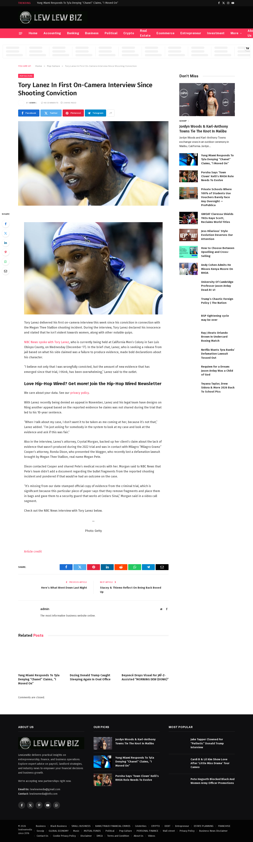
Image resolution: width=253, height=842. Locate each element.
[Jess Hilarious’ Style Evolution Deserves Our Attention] (188, 235)
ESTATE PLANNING (203, 826)
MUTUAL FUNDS (92, 830)
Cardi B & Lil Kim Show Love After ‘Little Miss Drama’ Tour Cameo (210, 763)
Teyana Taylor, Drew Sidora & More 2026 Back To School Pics (217, 387)
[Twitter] (5, 233)
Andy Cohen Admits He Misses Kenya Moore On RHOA (217, 269)
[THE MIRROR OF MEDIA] (53, 17)
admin (32, 103)
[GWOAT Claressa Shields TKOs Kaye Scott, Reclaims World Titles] (188, 218)
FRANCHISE (224, 826)
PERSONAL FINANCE (147, 830)
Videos (151, 835)
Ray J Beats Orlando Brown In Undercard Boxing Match (214, 336)
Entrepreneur (190, 33)
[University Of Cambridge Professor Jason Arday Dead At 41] (188, 286)
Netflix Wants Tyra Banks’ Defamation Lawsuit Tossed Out (218, 353)
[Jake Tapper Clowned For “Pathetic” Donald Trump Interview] (178, 743)
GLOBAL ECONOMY (59, 830)
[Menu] (20, 33)
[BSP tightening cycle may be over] (188, 320)
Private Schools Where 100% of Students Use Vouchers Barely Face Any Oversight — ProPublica (216, 197)
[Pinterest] (5, 252)
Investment (216, 33)
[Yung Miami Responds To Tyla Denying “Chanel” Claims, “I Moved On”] (41, 656)
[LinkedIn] (5, 242)
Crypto (128, 33)
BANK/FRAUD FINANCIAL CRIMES (112, 826)
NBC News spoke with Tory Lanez (46, 342)
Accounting (52, 33)
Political (111, 33)
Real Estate (145, 33)
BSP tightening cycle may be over (215, 317)
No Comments (51, 103)
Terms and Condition (118, 835)
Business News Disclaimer (213, 830)
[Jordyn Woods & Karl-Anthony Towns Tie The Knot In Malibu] (207, 99)
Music (76, 830)
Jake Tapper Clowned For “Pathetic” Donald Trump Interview (207, 743)
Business (92, 33)
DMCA (99, 835)
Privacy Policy (186, 830)
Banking (73, 33)
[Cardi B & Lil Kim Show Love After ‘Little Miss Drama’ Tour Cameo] (178, 763)
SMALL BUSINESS (81, 826)
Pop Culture (26, 76)
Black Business (58, 826)
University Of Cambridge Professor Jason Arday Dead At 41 (217, 286)
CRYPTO (155, 826)
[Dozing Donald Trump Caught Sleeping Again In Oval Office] (93, 656)
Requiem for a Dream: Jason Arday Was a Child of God (217, 370)
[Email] (5, 271)
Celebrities (141, 826)
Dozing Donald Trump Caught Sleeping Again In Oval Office (90, 677)
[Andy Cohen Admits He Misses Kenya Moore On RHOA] (188, 269)
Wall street (169, 830)
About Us (138, 835)
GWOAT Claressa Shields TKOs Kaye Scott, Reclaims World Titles (217, 218)
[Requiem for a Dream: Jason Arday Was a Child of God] (188, 370)
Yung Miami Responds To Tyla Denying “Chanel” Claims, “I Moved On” (77, 2)
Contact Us (42, 835)
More (235, 33)
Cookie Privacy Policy (64, 835)
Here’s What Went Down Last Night (64, 587)
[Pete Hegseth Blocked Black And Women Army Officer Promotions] (178, 783)
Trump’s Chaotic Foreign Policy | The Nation (217, 300)
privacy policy (79, 393)
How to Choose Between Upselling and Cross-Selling (217, 252)
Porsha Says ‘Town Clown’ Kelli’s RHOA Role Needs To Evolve (217, 176)
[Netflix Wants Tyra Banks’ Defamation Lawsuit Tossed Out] (188, 354)
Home (33, 33)
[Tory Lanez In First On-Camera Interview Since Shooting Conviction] (93, 163)
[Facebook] (5, 224)
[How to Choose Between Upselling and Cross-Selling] (188, 252)
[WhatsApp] (5, 261)
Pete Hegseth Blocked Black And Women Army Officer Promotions (212, 781)
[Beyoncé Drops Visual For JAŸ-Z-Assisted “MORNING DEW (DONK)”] (145, 656)
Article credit (33, 551)
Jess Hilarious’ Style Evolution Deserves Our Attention (217, 235)
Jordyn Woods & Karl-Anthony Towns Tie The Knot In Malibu (203, 128)
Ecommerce (165, 33)
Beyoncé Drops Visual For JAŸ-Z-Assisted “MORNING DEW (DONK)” (145, 677)
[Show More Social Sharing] (110, 113)
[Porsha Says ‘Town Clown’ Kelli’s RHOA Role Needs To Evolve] (188, 176)
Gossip (183, 121)
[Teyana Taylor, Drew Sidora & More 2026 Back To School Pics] (188, 387)
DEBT (167, 826)
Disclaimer (86, 835)
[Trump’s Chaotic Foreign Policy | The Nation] (188, 303)
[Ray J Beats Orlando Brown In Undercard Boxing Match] (188, 337)
